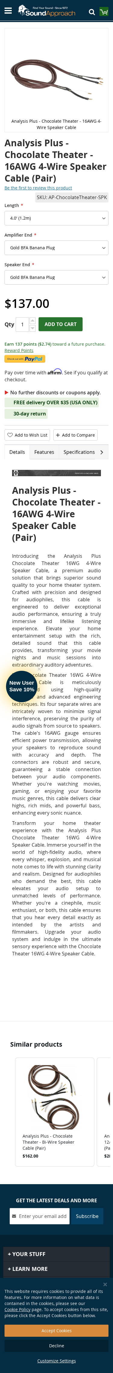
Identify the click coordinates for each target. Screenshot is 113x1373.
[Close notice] (105, 1284)
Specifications (79, 452)
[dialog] (56, 1325)
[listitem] (54, 1112)
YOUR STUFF (28, 1254)
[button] (9, 1112)
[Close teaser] (39, 669)
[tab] (17, 452)
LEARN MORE (29, 1269)
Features (44, 452)
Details (17, 452)
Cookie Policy (17, 1309)
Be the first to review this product (38, 188)
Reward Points (19, 350)
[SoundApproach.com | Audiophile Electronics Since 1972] (49, 10)
